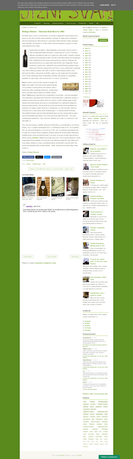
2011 (86, 84)
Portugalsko (104, 434)
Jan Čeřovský (30, 160)
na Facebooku (91, 32)
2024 (86, 53)
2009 (86, 89)
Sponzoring (46, 23)
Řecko (97, 434)
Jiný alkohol (86, 419)
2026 (86, 48)
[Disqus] (51, 227)
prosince (89, 96)
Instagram (87, 321)
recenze (28, 164)
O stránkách (37, 23)
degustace (86, 404)
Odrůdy (105, 439)
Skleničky (35, 138)
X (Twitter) (87, 328)
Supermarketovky (102, 426)
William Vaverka (87, 349)
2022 (86, 58)
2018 (86, 67)
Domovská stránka (51, 256)
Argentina (90, 436)
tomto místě (95, 116)
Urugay (102, 444)
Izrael (106, 441)
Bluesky (47, 157)
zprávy (92, 407)
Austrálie (105, 431)
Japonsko (99, 424)
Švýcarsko (85, 446)
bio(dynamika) (103, 402)
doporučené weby (102, 411)
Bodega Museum (33, 152)
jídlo (93, 419)
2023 (86, 55)
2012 (86, 82)
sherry (105, 419)
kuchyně (85, 429)
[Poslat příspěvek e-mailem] (34, 160)
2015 (86, 74)
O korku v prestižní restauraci (90, 389)
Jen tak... (93, 404)
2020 (86, 63)
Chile (91, 431)
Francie (105, 407)
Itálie (106, 414)
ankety (98, 416)
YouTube (86, 323)
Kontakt (91, 23)
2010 (86, 86)
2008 (86, 91)
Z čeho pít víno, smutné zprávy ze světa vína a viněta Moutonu (98, 261)
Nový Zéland (99, 436)
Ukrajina (96, 444)
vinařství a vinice (37, 164)
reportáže (92, 416)
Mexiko (91, 444)
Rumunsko (91, 439)
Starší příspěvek (75, 256)
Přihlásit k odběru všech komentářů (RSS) (95, 394)
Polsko (85, 439)
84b (84, 441)
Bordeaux (86, 416)
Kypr (84, 436)
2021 (86, 60)
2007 (86, 93)
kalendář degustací (100, 118)
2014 (86, 77)
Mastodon (87, 330)
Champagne (99, 419)
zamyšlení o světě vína (89, 409)
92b (97, 441)
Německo (86, 414)
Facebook (86, 326)
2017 (86, 70)
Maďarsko (104, 421)
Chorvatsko (91, 434)
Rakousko (104, 416)
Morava (92, 414)
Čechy (85, 424)
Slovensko (104, 429)
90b (92, 441)
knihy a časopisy (95, 421)
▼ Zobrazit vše (86, 97)
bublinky (85, 407)
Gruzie (105, 436)
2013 (86, 79)
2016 (86, 72)
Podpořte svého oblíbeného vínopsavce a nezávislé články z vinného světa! (51, 169)
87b (88, 441)
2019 (86, 65)
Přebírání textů (82, 23)
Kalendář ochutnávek (58, 23)
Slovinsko (85, 431)
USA (100, 431)
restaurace (86, 421)
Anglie (95, 431)
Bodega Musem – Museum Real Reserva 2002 (43, 31)
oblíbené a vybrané (88, 411)
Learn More (104, 5)
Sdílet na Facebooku (28, 157)
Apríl (101, 441)
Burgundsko (99, 414)
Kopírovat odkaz (56, 157)
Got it (113, 5)
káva (97, 439)
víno (44, 164)
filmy (106, 424)
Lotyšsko (85, 444)
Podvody (91, 424)
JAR (101, 439)
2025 (86, 51)
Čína (106, 444)
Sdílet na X (39, 157)
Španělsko (98, 407)
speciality (95, 429)
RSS (97, 23)
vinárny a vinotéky (88, 426)
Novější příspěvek (28, 256)
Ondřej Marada (87, 360)
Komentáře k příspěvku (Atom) (45, 263)
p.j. (83, 371)
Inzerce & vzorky (71, 23)
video (84, 434)
